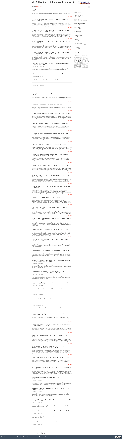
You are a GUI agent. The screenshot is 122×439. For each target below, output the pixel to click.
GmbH (87, 67)
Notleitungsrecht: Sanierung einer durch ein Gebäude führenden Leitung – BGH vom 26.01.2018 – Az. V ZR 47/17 (50, 176)
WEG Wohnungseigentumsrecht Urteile (79, 44)
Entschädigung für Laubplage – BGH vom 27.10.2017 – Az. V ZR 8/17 (46, 197)
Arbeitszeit (86, 65)
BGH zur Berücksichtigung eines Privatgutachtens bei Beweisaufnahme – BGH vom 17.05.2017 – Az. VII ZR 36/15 (50, 240)
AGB (84, 59)
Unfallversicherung (76, 62)
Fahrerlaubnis (75, 68)
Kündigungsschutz (76, 55)
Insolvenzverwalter (77, 70)
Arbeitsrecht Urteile (76, 12)
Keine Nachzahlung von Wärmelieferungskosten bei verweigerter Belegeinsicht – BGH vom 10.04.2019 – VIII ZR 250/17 (51, 20)
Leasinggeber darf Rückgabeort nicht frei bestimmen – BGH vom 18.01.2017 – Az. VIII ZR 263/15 (51, 378)
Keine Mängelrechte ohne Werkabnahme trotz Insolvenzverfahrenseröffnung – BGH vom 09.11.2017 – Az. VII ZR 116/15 (51, 283)
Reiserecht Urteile (76, 27)
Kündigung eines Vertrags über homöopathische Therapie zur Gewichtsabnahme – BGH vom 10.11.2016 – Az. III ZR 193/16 (51, 422)
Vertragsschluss (83, 65)
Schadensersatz (78, 57)
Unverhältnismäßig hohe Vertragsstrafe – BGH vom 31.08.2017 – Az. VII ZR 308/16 (49, 292)
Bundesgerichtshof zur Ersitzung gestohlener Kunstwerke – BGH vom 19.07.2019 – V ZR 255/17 (51, 9)
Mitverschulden (84, 67)
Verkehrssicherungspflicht (78, 56)
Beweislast (79, 64)
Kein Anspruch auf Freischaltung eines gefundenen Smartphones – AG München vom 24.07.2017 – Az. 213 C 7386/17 (50, 303)
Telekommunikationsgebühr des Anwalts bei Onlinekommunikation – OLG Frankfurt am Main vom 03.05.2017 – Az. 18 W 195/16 (51, 325)
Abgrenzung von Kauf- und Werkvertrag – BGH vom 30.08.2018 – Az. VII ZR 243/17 (49, 144)
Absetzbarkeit (79, 68)
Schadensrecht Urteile (77, 28)
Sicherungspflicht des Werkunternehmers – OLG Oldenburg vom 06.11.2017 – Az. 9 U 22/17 (51, 250)
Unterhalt (82, 61)
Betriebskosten (84, 64)
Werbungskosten (77, 66)
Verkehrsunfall (79, 67)
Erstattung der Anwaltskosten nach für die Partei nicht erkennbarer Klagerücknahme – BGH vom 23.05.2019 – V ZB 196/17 (51, 64)
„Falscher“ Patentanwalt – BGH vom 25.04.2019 (42, 84)
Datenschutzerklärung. (55, 436)
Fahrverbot (86, 59)
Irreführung (79, 58)
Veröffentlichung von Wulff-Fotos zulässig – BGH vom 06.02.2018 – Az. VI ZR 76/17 (50, 229)
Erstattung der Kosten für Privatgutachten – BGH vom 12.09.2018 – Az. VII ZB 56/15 (50, 123)
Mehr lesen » (70, 16)
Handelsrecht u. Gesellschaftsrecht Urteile (80, 20)
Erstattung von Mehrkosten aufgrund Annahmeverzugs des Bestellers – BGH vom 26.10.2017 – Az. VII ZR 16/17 (49, 208)
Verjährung (75, 58)
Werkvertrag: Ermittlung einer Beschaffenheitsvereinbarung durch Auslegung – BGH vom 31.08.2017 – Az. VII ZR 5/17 (51, 219)
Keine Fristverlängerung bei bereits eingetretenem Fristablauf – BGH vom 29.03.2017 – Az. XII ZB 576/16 (51, 411)
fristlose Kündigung (85, 58)
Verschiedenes (76, 40)
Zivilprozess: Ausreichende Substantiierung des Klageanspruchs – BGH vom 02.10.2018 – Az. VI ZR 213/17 (51, 134)
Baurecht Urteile (40, 124)
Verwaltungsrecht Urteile (77, 43)
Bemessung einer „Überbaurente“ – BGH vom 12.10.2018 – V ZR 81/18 (47, 104)
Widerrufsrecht (84, 57)
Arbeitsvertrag (84, 55)
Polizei (82, 60)
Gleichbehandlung (77, 69)
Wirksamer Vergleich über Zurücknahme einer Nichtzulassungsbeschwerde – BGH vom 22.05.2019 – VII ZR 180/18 (51, 42)
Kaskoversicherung (77, 70)
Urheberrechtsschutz (83, 68)
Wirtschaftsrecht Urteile (77, 47)
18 (42, 433)
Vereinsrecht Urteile (76, 36)
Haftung (80, 55)
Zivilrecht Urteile (41, 11)
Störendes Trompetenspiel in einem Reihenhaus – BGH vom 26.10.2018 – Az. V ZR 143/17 (51, 165)
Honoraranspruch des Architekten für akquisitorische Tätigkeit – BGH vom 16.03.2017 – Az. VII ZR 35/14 (52, 368)
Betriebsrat (86, 61)
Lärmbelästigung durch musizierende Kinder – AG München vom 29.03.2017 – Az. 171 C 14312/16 (50, 336)
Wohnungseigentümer (84, 63)
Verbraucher (78, 60)
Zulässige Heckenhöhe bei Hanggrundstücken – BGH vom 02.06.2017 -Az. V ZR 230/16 (50, 357)
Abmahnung (82, 66)
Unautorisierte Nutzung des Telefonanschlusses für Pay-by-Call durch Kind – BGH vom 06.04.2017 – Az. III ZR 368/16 (50, 389)
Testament (86, 66)
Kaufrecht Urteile (76, 24)
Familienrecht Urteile (76, 19)
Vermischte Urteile (76, 39)
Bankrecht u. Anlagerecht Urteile (78, 15)
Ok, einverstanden (118, 437)
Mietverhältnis (77, 61)
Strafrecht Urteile (76, 32)
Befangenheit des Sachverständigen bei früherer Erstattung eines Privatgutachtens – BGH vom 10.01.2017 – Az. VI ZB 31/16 (51, 400)
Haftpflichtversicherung (84, 69)
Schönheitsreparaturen (77, 63)
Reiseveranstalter (77, 65)
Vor (44, 433)
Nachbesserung (76, 64)
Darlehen (75, 67)
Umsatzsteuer (86, 60)
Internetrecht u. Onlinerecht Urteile (79, 23)
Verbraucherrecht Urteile (77, 35)
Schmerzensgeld (80, 59)
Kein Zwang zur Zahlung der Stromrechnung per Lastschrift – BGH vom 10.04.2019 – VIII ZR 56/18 (51, 94)
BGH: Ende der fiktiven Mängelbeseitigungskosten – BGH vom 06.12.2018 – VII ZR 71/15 (51, 113)
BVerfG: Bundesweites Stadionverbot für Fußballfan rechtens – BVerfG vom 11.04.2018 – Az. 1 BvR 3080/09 (51, 187)
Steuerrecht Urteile (76, 31)
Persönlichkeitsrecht (82, 62)
